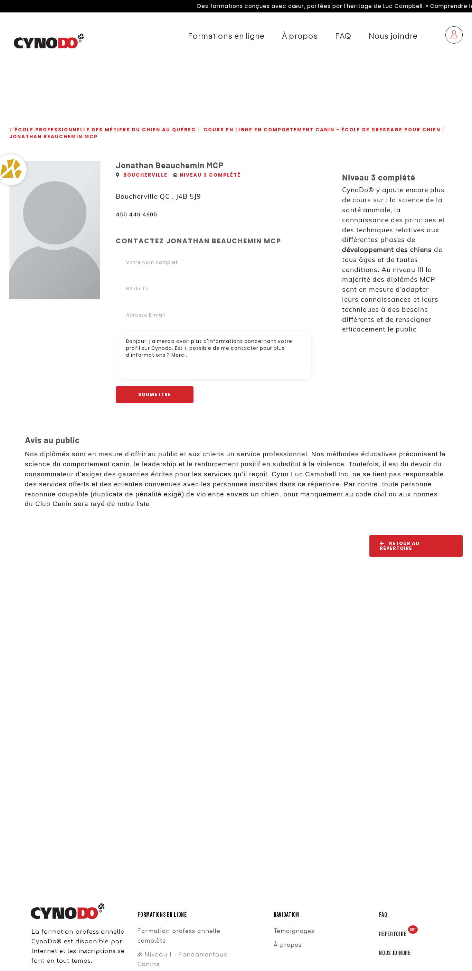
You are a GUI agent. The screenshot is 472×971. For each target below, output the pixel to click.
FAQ (343, 35)
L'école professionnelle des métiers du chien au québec (102, 130)
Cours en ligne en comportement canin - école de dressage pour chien (322, 130)
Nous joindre (393, 35)
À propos (300, 35)
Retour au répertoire (399, 545)
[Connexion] (454, 35)
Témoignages (294, 931)
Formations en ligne (226, 35)
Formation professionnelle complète (179, 936)
